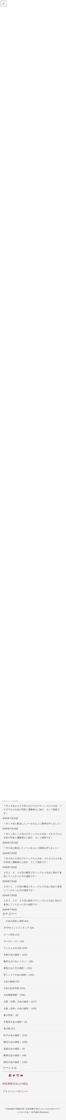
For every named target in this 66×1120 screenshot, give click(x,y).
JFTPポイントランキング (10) (19, 927)
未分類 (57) (9, 1028)
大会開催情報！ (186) (14, 995)
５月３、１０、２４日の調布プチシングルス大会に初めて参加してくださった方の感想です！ (33, 902)
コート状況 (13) (12, 934)
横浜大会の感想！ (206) (16, 1042)
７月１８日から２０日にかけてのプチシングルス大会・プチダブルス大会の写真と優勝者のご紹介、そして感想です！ (33, 809)
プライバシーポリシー (15, 1091)
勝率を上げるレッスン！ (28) (18, 961)
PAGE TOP (61, 1083)
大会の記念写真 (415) (14, 988)
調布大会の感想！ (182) (16, 1062)
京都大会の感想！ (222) (16, 954)
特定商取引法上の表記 (15, 1083)
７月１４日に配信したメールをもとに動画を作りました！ (33, 823)
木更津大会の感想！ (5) (15, 1022)
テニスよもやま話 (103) (16, 948)
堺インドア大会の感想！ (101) (19, 975)
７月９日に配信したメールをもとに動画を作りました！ (32, 848)
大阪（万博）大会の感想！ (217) (20, 1001)
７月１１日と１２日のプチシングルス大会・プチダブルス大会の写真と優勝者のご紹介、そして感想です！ (33, 836)
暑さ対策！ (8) (11, 1015)
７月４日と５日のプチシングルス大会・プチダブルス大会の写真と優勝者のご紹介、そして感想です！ (33, 860)
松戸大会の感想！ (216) (16, 1035)
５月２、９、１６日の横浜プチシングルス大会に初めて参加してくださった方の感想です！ (33, 874)
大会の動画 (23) (12, 981)
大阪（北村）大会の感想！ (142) (20, 1008)
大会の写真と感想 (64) (16, 921)
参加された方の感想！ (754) (18, 968)
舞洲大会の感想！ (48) (15, 1055)
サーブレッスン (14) (14, 941)
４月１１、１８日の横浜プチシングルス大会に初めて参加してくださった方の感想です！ (33, 888)
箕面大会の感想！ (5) (14, 1048)
